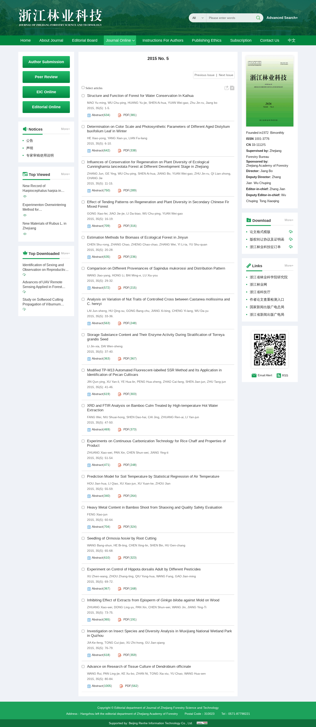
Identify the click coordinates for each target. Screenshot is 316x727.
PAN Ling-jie (111, 673)
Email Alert (265, 375)
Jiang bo (211, 102)
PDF (126, 115)
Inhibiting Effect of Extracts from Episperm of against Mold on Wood (153, 600)
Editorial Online (46, 107)
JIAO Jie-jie (117, 213)
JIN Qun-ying (96, 381)
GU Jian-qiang (155, 642)
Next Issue (226, 75)
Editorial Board (84, 40)
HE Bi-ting (120, 545)
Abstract (97, 115)
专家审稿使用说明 (40, 155)
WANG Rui (94, 673)
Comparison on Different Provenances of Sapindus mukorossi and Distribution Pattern (156, 268)
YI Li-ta (182, 244)
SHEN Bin (156, 545)
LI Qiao (113, 483)
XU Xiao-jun (128, 483)
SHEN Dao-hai (136, 417)
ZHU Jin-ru (201, 173)
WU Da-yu (202, 310)
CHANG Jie (95, 178)
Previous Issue (205, 75)
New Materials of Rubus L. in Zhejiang (44, 226)
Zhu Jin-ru (197, 102)
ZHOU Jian (162, 483)
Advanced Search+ (282, 18)
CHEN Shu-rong (98, 244)
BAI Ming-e (133, 275)
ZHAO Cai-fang (173, 381)
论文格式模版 (260, 232)
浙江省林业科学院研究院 (269, 277)
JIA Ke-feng (95, 642)
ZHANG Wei (167, 244)
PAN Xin (119, 452)
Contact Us (269, 40)
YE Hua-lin (128, 381)
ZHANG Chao (120, 244)
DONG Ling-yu (124, 607)
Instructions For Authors (163, 40)
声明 (29, 148)
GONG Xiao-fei (97, 213)
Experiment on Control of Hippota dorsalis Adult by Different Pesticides (144, 569)
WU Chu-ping (117, 102)
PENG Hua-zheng (149, 381)
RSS (285, 375)
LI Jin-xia (93, 346)
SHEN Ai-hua (157, 102)
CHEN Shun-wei (138, 452)
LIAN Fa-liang (138, 138)
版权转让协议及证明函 (267, 239)
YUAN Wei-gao (178, 102)
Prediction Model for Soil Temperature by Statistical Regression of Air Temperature (153, 476)
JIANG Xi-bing (160, 310)
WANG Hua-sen (195, 673)
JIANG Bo (163, 173)
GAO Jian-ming (185, 576)
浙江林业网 (258, 284)
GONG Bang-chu (137, 310)
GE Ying (110, 173)
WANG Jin (179, 607)
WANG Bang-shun (99, 545)
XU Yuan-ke (146, 483)
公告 (29, 140)
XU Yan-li (113, 381)
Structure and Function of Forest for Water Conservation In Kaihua (140, 96)
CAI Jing (153, 417)
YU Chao (176, 673)
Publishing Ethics (206, 40)
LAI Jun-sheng (97, 310)
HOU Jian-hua (96, 483)
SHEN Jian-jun (195, 381)
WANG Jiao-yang (98, 275)
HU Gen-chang (175, 545)
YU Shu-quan (198, 244)
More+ (65, 129)
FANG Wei (94, 417)
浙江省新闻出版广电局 (267, 314)
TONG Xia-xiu (159, 673)
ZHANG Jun (95, 173)
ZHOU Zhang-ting (121, 576)
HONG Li (118, 275)
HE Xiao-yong (96, 138)
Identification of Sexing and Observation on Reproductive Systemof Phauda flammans (45, 267)
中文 (292, 40)
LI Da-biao (133, 213)
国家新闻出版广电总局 (267, 307)
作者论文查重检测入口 (267, 299)
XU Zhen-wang (97, 576)
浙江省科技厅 (260, 292)
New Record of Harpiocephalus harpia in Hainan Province (42, 188)
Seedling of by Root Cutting (121, 538)
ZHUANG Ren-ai (172, 417)
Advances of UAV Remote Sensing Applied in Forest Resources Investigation (42, 284)
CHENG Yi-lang (182, 310)
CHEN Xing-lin (138, 545)
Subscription (241, 40)
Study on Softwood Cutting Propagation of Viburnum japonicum (43, 302)
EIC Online (46, 92)
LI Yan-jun (192, 417)
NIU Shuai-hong (114, 417)
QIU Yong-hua (145, 576)
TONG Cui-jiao (114, 642)
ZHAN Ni (142, 673)
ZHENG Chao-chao (144, 244)
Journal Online (118, 40)
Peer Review (46, 77)
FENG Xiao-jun (97, 514)
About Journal (51, 40)
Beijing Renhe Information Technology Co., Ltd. (161, 723)
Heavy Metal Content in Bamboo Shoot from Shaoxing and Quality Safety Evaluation (154, 507)
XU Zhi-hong (134, 642)
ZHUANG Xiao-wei (99, 452)
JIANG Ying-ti (159, 452)
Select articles (94, 88)
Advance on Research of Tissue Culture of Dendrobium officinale (139, 667)
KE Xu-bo (127, 673)
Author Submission (46, 62)
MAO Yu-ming (96, 102)
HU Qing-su (116, 310)
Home (25, 40)
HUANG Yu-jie (137, 102)
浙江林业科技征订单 (265, 247)
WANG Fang (164, 576)
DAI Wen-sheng (112, 346)
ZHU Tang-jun (216, 381)
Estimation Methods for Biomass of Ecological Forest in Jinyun (137, 237)
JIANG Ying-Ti (196, 607)
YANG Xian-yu (117, 138)
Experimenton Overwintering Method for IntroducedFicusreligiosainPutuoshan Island (46, 207)
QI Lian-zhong (220, 173)
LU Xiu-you (150, 275)
